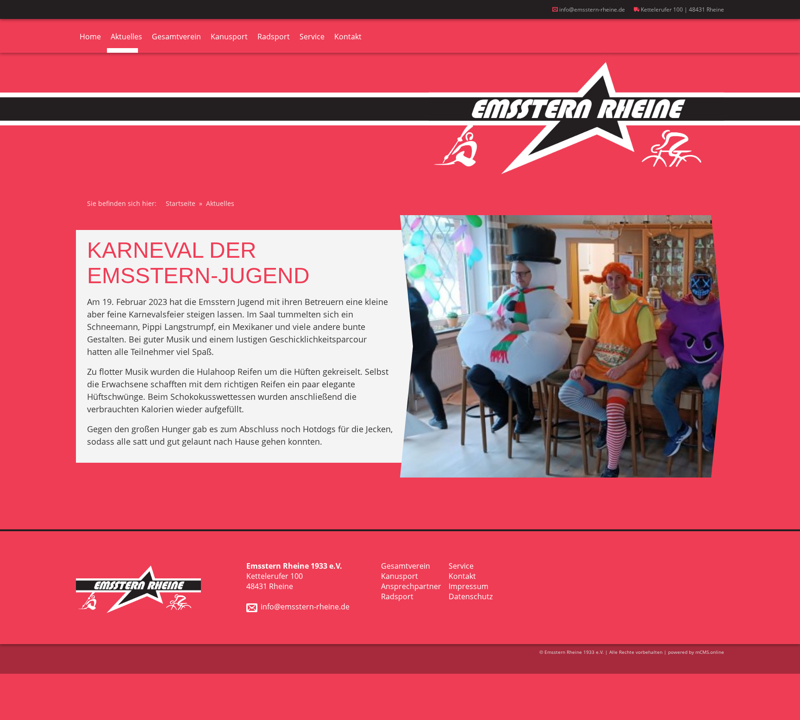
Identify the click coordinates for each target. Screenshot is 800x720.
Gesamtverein (176, 36)
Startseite (180, 203)
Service (312, 36)
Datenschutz (471, 596)
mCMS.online (709, 652)
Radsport (273, 36)
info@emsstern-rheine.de (591, 9)
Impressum (468, 586)
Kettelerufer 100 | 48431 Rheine (681, 9)
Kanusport (229, 36)
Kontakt (348, 36)
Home (90, 36)
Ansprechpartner (411, 586)
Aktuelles (126, 36)
